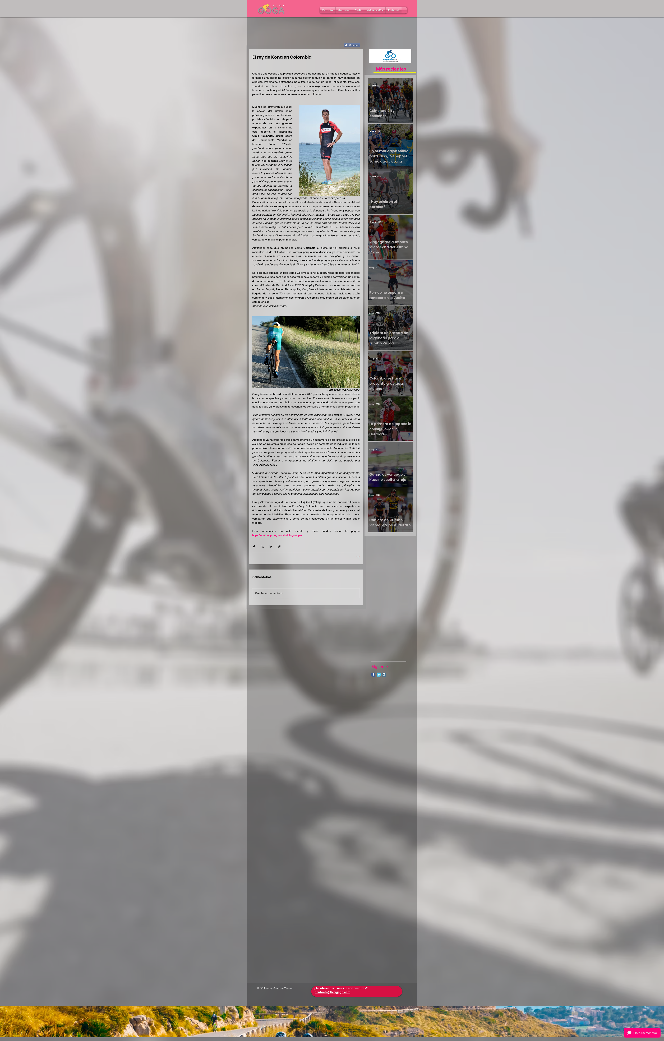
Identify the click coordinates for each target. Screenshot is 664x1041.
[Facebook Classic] (373, 675)
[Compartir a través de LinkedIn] (271, 546)
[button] (344, 10)
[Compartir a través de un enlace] (279, 546)
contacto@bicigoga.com (332, 992)
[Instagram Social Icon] (384, 675)
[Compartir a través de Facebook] (254, 546)
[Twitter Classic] (379, 675)
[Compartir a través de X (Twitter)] (262, 546)
